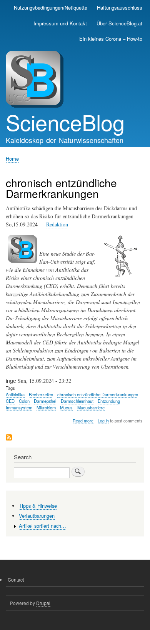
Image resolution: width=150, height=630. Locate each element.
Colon (24, 401)
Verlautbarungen (37, 515)
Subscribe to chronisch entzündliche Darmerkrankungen (9, 438)
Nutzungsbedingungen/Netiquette (50, 7)
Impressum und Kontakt (60, 23)
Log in (103, 421)
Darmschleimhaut (77, 401)
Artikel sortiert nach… (42, 525)
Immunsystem (19, 407)
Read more (83, 421)
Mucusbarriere (91, 407)
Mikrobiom (46, 407)
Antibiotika (15, 394)
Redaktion (57, 224)
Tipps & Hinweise (38, 505)
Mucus (66, 407)
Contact (16, 579)
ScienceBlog (65, 121)
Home (12, 158)
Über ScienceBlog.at (119, 23)
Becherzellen (41, 394)
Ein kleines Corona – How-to (110, 38)
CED (10, 401)
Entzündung (109, 401)
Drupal (43, 603)
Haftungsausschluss (119, 7)
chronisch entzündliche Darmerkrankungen (97, 394)
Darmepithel (45, 401)
